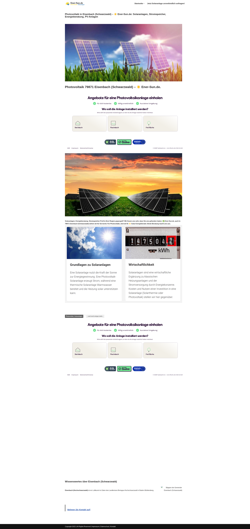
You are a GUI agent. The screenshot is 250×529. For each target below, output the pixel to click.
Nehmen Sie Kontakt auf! (78, 510)
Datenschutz (104, 526)
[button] (143, 3)
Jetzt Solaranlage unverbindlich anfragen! (166, 3)
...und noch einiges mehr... (95, 316)
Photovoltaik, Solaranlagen (74, 316)
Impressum (95, 526)
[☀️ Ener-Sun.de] (74, 3)
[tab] (74, 316)
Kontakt (113, 526)
